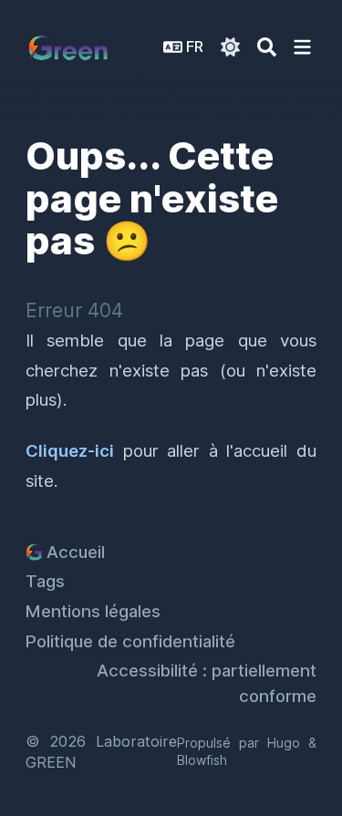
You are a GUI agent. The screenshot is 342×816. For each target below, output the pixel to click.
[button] (302, 47)
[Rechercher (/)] (266, 47)
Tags (45, 581)
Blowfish (202, 760)
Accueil (76, 552)
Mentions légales (93, 611)
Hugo (283, 742)
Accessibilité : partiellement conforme (206, 683)
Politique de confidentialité (130, 641)
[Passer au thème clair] (230, 47)
